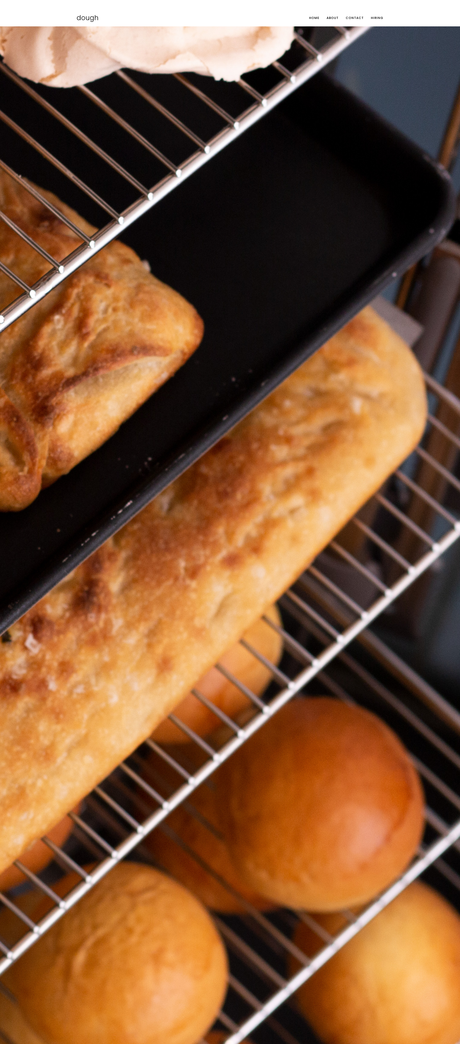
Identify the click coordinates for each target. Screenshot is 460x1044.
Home (314, 18)
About (333, 18)
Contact (355, 18)
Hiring (377, 18)
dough (88, 18)
